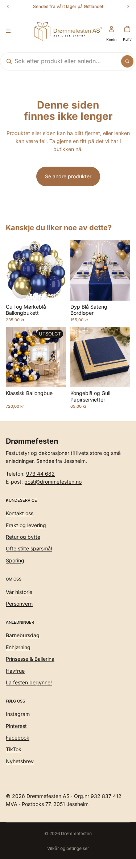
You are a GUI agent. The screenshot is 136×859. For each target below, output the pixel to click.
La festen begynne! (29, 682)
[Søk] (127, 61)
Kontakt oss (19, 513)
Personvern (19, 604)
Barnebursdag (23, 635)
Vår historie (19, 592)
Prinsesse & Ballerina (30, 659)
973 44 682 (40, 473)
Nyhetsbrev (20, 761)
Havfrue (15, 670)
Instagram (18, 714)
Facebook (17, 737)
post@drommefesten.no (53, 482)
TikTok (13, 749)
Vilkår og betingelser (68, 848)
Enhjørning (18, 647)
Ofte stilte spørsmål (29, 548)
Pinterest (16, 725)
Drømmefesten (76, 833)
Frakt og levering (26, 525)
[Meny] (8, 31)
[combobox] (58, 61)
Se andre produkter (68, 176)
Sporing (15, 560)
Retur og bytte (23, 537)
